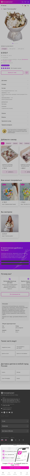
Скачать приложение (15, 467)
